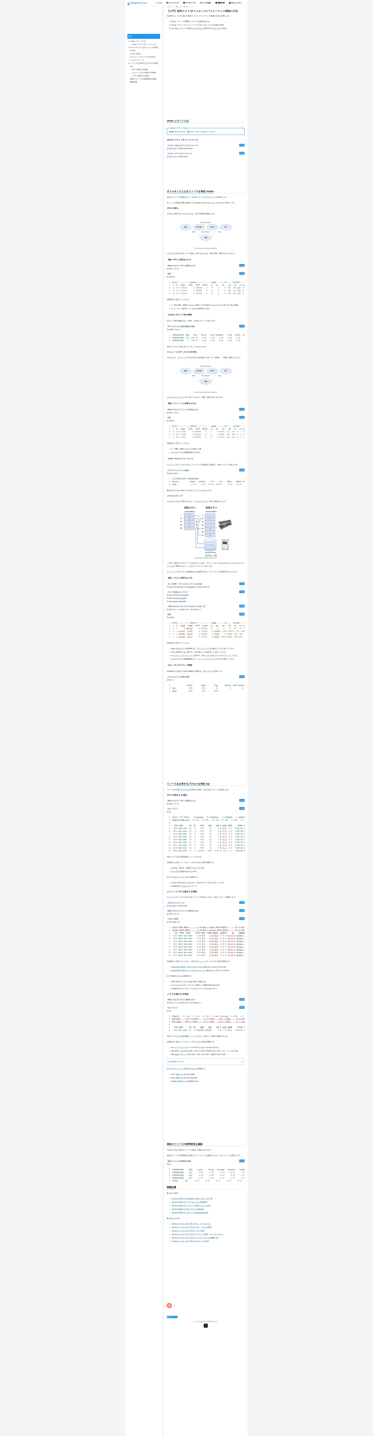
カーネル (198, 967)
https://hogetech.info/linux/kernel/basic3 (206, 558)
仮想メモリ (180, 649)
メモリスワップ (138, 60)
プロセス (199, 28)
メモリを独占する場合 (140, 76)
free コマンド (212, 203)
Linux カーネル (174, 1218)
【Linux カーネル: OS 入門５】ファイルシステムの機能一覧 (194, 1238)
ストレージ (181, 357)
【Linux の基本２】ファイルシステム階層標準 (189, 1202)
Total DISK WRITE (178, 967)
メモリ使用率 (181, 1036)
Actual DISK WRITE (179, 970)
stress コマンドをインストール (144, 44)
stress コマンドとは (138, 41)
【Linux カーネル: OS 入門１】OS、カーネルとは (190, 1224)
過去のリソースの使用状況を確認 (143, 79)
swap (190, 587)
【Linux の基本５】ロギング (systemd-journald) (189, 1213)
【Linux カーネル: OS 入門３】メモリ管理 (187, 1231)
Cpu (172, 871)
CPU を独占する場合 (140, 69)
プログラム (215, 28)
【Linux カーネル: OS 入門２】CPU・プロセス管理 (191, 1227)
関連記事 (133, 82)
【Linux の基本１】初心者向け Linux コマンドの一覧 (191, 1199)
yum (174, 148)
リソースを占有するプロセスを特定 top (144, 64)
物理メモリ (178, 563)
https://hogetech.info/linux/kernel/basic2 (206, 248)
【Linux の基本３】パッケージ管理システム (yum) (190, 1206)
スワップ (240, 563)
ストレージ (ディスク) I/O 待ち (144, 57)
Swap (178, 671)
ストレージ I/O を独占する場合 (144, 73)
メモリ (205, 501)
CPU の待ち (136, 54)
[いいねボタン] (169, 1305)
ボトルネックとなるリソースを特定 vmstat (144, 49)
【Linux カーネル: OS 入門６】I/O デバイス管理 (190, 1241)
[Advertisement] (206, 103)
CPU (178, 253)
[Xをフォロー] (206, 1326)
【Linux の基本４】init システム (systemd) (187, 1209)
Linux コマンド (173, 1317)
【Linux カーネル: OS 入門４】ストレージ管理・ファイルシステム (197, 1234)
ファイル (170, 566)
